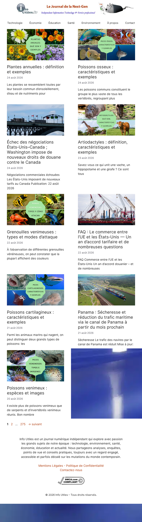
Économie (35, 23)
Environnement (91, 23)
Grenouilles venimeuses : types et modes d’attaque (32, 234)
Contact (130, 23)
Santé (71, 23)
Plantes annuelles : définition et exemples (35, 69)
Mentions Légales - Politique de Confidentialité (71, 465)
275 (23, 424)
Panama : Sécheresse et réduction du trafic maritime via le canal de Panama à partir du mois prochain (105, 320)
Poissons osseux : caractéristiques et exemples (96, 71)
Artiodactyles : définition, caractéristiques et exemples (103, 147)
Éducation (54, 23)
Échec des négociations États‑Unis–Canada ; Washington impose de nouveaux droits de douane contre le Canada (34, 152)
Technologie (15, 23)
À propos (112, 23)
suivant (35, 424)
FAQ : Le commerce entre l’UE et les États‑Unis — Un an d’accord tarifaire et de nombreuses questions (104, 239)
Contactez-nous (71, 470)
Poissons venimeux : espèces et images (27, 390)
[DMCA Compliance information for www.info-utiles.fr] (71, 483)
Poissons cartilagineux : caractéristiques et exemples (30, 317)
